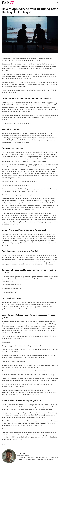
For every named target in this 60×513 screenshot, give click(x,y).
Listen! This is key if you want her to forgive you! (24, 230)
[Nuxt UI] (8, 2)
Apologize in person (11, 129)
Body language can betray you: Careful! (20, 251)
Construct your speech (12, 148)
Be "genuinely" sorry (11, 298)
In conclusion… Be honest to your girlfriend (21, 400)
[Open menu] (57, 2)
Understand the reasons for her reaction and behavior (26, 98)
